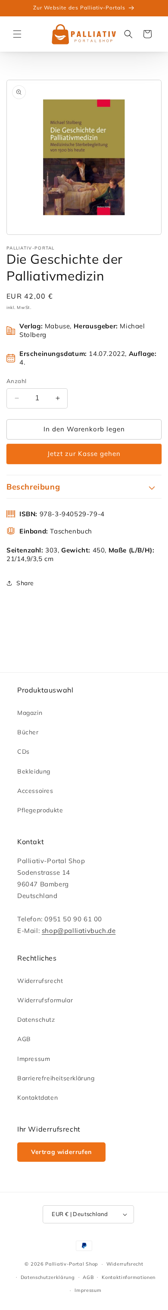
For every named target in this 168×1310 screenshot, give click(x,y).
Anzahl (16, 380)
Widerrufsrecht (40, 981)
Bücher (28, 732)
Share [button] (25, 583)
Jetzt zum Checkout (84, 454)
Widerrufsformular (45, 1000)
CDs (23, 751)
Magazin (29, 713)
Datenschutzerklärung (48, 1277)
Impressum (33, 1059)
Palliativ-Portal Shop (71, 1264)
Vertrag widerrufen (61, 1152)
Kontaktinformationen (129, 1277)
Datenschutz (36, 1019)
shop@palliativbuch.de (79, 930)
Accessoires (35, 791)
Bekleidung (33, 771)
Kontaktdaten (37, 1097)
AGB (24, 1039)
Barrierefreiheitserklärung (56, 1078)
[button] (17, 34)
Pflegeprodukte (40, 810)
